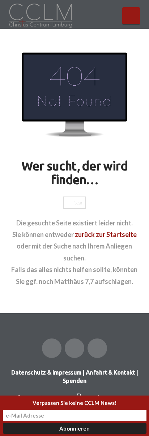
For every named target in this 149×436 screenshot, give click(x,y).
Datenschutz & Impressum (46, 372)
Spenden (74, 380)
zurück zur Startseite (106, 234)
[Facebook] (51, 348)
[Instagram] (97, 348)
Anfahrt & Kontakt (110, 372)
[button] (131, 15)
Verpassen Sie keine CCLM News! (75, 403)
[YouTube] (74, 348)
